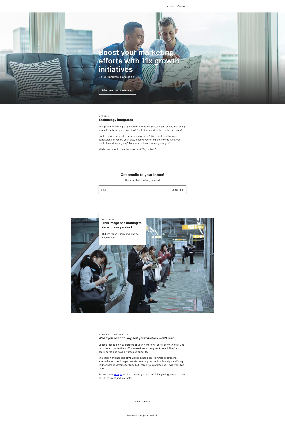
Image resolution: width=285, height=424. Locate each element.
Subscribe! (177, 189)
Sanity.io (154, 415)
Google (118, 374)
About (170, 6)
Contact (181, 6)
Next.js (141, 415)
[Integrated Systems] (98, 3)
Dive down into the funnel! (117, 90)
